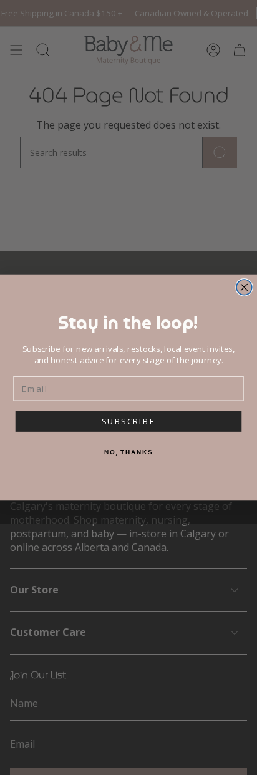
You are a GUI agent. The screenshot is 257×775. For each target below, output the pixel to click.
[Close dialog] (244, 287)
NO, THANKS (128, 452)
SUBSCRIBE (128, 421)
